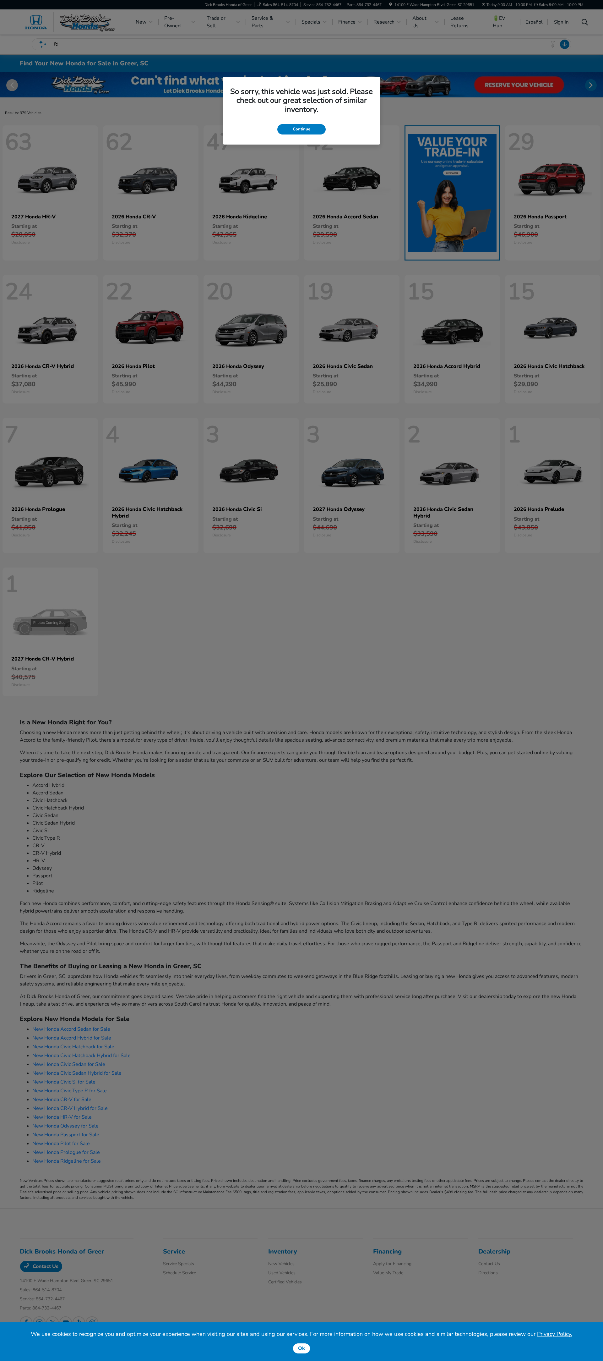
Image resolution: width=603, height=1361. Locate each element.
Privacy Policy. (554, 1334)
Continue (301, 129)
